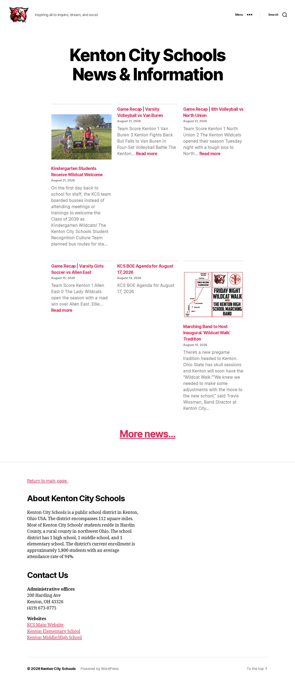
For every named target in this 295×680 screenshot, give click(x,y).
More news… (147, 434)
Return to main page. (47, 480)
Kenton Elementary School (53, 631)
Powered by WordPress (99, 669)
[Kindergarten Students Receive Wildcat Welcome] (81, 137)
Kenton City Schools (58, 669)
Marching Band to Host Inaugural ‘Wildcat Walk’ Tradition (206, 333)
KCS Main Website (45, 625)
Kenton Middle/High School (54, 637)
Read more (146, 153)
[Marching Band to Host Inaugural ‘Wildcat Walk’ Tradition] (213, 295)
